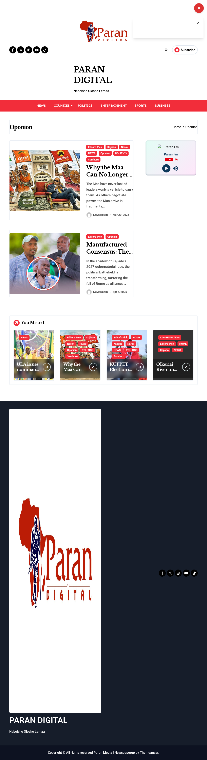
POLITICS (85, 105)
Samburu (93, 159)
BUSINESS (162, 105)
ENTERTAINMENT (113, 105)
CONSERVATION (170, 337)
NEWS (41, 105)
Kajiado (111, 147)
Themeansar (149, 753)
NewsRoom (100, 214)
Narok (124, 147)
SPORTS (141, 105)
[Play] (166, 168)
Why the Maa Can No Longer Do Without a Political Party (107, 178)
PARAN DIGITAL (38, 720)
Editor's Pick (95, 147)
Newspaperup (125, 753)
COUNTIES (62, 105)
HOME (136, 337)
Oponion (105, 153)
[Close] (198, 22)
